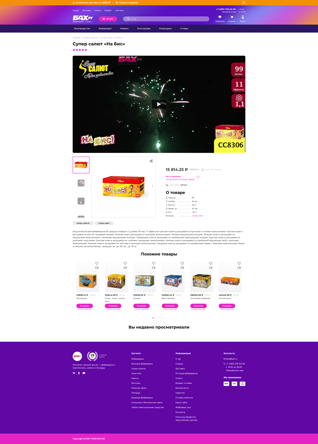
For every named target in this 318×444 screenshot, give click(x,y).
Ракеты (134, 378)
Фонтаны (135, 383)
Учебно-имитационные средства (147, 407)
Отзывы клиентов (184, 398)
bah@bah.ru (231, 359)
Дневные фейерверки (142, 398)
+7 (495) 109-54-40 (226, 9)
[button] (95, 187)
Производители (82, 28)
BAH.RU (101, 439)
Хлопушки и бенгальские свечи (146, 402)
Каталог (109, 19)
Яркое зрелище (168, 298)
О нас (178, 359)
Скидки (76, 10)
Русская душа (225, 298)
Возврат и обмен (184, 383)
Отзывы (184, 28)
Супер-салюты (83, 223)
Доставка (87, 10)
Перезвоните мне (229, 12)
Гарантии (180, 393)
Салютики (136, 373)
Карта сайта (181, 402)
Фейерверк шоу (183, 407)
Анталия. (137, 298)
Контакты (119, 10)
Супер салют (104, 223)
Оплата (98, 10)
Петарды (135, 393)
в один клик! (85, 309)
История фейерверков (187, 373)
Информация (105, 28)
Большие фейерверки (142, 364)
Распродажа (165, 28)
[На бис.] (124, 187)
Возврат (108, 10)
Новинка (124, 28)
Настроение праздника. (200, 298)
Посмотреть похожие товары (180, 179)
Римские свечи (138, 388)
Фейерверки (137, 359)
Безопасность (182, 388)
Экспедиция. (81, 298)
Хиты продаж (144, 28)
